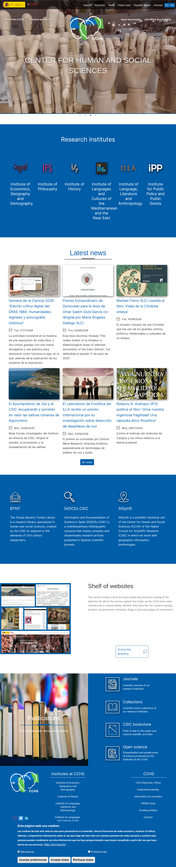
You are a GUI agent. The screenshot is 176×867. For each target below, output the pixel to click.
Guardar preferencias (33, 859)
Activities (100, 5)
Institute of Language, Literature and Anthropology (68, 807)
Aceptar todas (60, 859)
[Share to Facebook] (15, 818)
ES (167, 5)
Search (87, 5)
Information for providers (148, 796)
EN (172, 5)
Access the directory (124, 651)
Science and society (41, 19)
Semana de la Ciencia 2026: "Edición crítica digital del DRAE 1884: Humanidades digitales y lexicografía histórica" (31, 312)
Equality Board (142, 5)
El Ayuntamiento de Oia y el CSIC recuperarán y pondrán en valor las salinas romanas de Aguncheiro (34, 412)
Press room (124, 5)
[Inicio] (87, 28)
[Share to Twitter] (21, 818)
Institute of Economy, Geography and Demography (68, 786)
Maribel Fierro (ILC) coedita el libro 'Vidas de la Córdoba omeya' (141, 306)
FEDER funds (148, 803)
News (111, 5)
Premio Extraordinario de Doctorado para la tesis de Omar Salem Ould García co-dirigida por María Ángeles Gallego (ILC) (86, 312)
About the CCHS (14, 19)
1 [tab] (80, 115)
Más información (55, 844)
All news (87, 462)
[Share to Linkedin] (26, 818)
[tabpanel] (88, 57)
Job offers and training (157, 19)
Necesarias (27, 851)
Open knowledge (131, 19)
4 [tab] (95, 115)
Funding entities (148, 810)
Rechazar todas (83, 859)
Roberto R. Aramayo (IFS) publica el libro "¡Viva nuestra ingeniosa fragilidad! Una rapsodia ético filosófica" (140, 412)
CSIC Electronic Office (148, 782)
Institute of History (68, 796)
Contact (148, 817)
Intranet (158, 5)
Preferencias (99, 851)
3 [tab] (90, 115)
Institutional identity (148, 789)
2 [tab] (85, 115)
